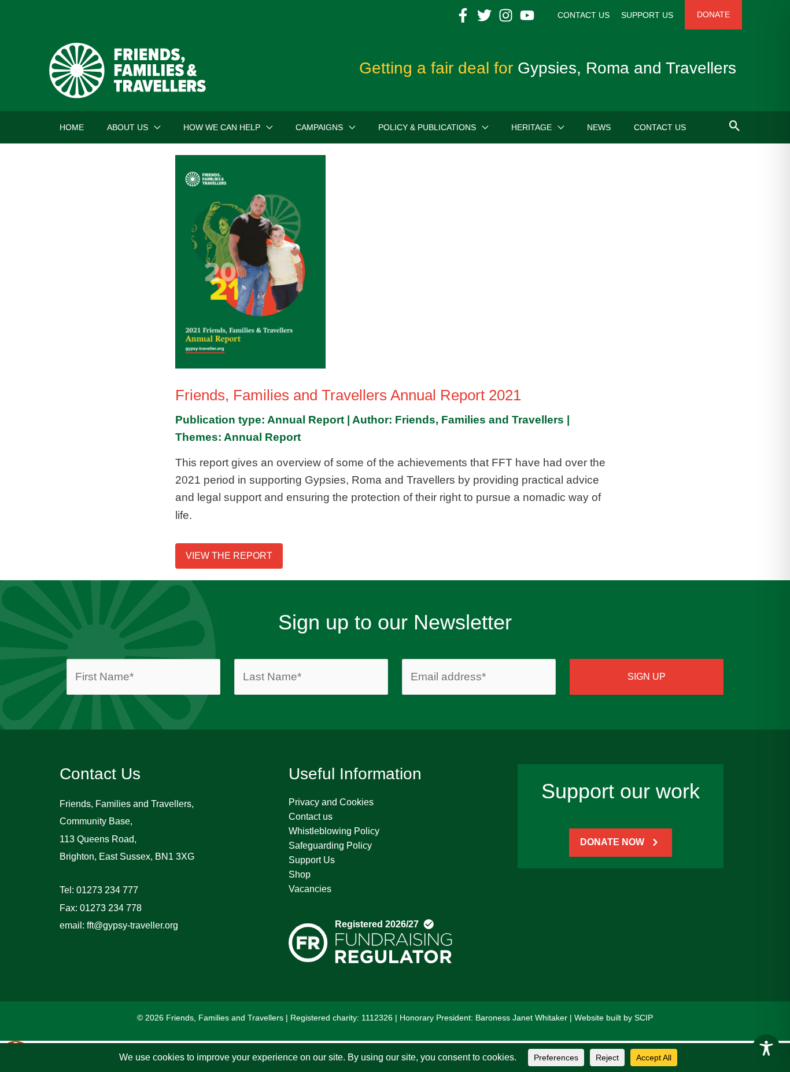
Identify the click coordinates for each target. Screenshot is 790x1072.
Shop (300, 874)
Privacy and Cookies (331, 802)
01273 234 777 (107, 890)
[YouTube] (527, 15)
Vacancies (310, 889)
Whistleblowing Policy (334, 831)
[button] (154, 127)
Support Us (312, 860)
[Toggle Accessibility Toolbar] (766, 1048)
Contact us (311, 817)
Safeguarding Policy (330, 845)
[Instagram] (506, 15)
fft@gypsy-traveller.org (132, 925)
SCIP (643, 1017)
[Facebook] (463, 15)
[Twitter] (484, 15)
